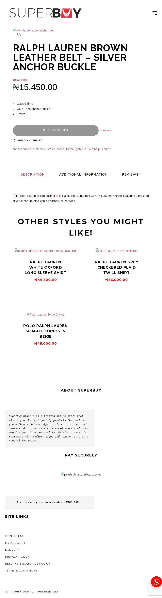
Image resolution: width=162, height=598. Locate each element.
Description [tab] (33, 174)
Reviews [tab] (132, 174)
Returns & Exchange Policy (27, 563)
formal (70, 149)
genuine (81, 149)
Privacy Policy (17, 556)
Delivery (12, 549)
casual (61, 149)
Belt (58, 195)
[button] (19, 34)
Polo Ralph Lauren (99, 149)
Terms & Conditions (21, 570)
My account (15, 542)
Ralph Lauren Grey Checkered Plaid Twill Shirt (116, 267)
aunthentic (39, 149)
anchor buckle (22, 149)
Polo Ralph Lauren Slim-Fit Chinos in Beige (45, 331)
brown (51, 149)
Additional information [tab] (83, 174)
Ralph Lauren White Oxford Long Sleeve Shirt (45, 267)
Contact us (14, 535)
